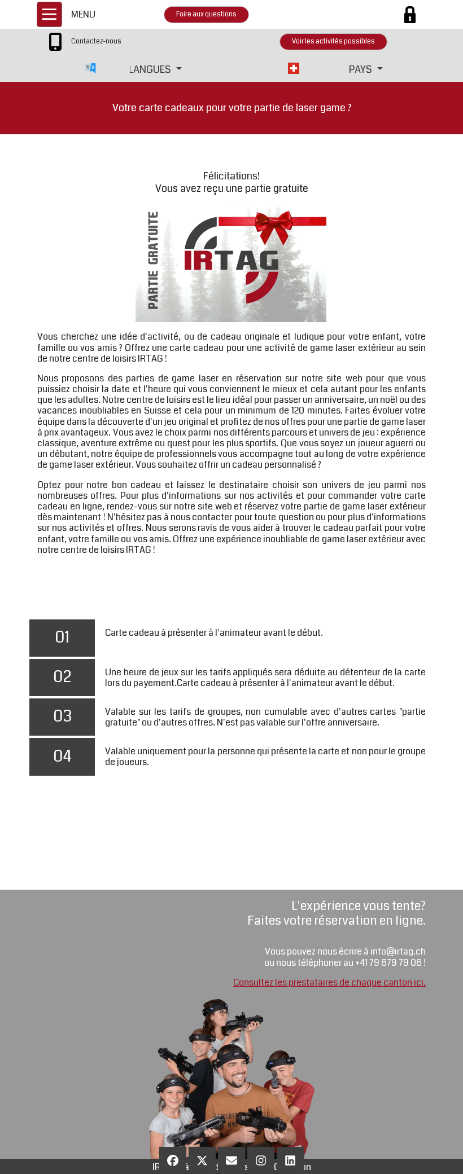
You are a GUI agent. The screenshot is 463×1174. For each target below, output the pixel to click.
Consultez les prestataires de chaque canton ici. (329, 982)
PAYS (361, 69)
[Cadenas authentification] (409, 14)
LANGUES (151, 69)
